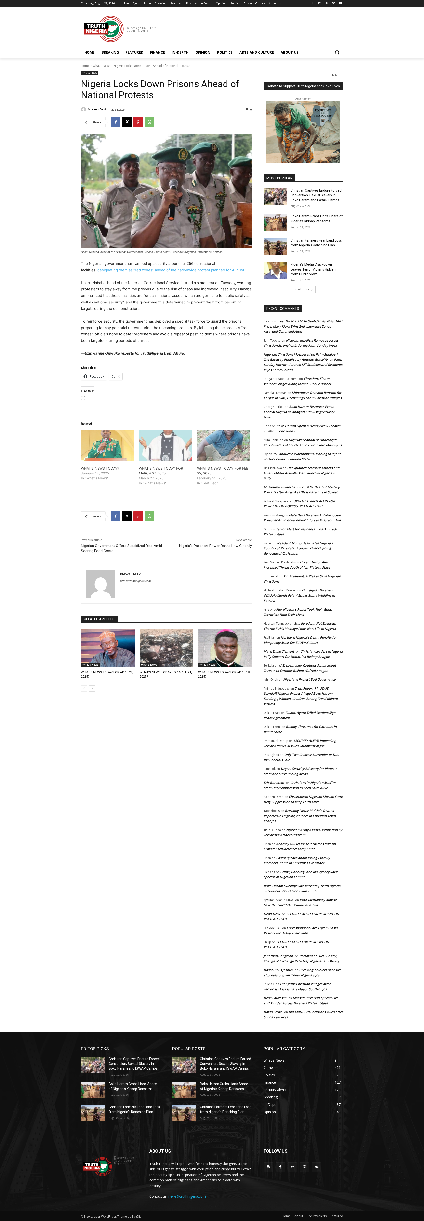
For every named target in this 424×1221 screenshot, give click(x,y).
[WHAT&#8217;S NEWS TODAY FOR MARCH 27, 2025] (165, 445)
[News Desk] (84, 109)
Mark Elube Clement (279, 651)
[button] (337, 52)
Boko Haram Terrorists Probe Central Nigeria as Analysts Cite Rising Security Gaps (299, 411)
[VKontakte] (316, 1167)
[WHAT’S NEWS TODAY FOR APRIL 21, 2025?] (166, 648)
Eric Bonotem (274, 782)
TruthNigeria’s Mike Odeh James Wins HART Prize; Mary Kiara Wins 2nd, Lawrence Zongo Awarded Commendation (303, 326)
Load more (301, 289)
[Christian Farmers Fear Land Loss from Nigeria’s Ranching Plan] (275, 246)
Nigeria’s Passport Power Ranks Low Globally (215, 546)
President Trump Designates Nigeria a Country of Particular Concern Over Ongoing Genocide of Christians (298, 548)
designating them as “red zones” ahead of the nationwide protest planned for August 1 (172, 270)
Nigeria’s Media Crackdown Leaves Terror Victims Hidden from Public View (313, 269)
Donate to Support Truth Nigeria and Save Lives (303, 86)
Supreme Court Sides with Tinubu (293, 891)
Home (85, 66)
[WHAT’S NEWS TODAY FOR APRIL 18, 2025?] (225, 648)
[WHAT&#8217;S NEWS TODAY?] (107, 445)
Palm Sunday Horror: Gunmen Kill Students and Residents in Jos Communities (303, 364)
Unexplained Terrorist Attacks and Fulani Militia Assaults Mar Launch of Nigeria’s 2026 (301, 473)
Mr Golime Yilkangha (279, 487)
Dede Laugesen (275, 998)
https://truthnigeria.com (135, 581)
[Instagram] (320, 3)
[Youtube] (340, 3)
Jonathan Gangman (278, 956)
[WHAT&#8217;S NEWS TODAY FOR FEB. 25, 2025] (223, 445)
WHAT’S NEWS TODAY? (100, 468)
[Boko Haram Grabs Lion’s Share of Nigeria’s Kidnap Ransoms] (275, 222)
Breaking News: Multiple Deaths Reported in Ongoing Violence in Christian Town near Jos (300, 815)
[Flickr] (292, 1167)
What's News (101, 66)
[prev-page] (84, 688)
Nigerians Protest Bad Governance (309, 679)
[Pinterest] (138, 122)
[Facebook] (313, 3)
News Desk (98, 109)
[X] (327, 3)
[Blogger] (268, 1167)
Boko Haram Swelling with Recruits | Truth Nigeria (302, 886)
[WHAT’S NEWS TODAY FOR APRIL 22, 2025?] (108, 648)
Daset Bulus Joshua (278, 970)
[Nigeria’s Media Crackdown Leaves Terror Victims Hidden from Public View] (275, 270)
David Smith (273, 1012)
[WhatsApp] (149, 122)
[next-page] (92, 688)
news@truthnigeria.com (187, 1196)
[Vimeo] (333, 3)
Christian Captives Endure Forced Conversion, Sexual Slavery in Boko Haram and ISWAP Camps (316, 195)
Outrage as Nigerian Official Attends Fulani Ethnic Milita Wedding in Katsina (299, 595)
